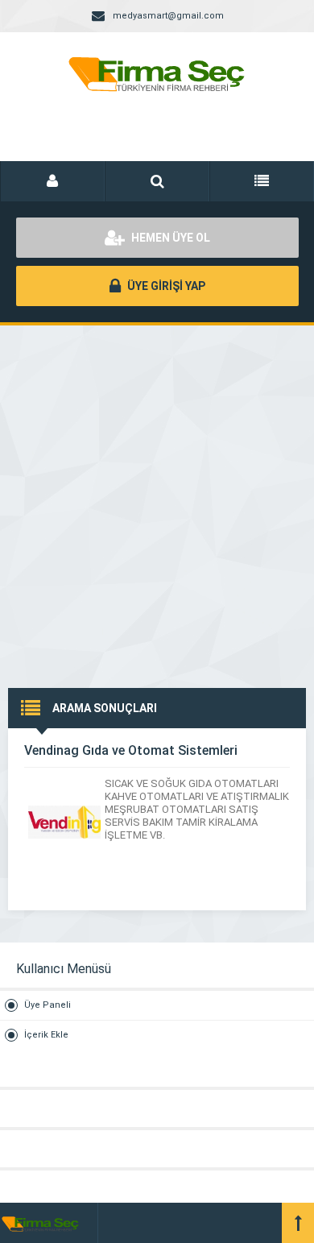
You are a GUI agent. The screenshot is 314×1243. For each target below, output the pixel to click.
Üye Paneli (47, 1005)
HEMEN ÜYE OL (169, 237)
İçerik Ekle (46, 1035)
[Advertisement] (157, 491)
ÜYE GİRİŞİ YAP (165, 286)
